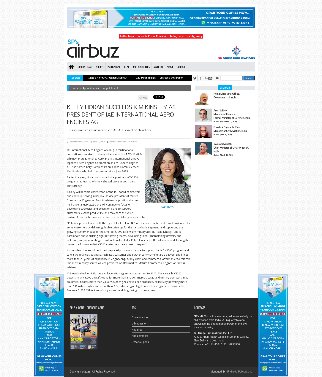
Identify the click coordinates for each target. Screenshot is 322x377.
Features (137, 329)
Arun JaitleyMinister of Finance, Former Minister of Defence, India (232, 114)
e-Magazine (139, 323)
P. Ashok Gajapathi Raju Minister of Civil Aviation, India (230, 129)
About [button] (170, 66)
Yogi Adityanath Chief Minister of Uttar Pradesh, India (231, 147)
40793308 (234, 344)
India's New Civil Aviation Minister (94, 77)
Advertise (158, 66)
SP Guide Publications (239, 371)
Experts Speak (140, 342)
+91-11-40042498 (215, 344)
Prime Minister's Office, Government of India (227, 95)
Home (75, 88)
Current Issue (140, 317)
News (126, 66)
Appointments (91, 88)
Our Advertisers (141, 66)
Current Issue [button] (85, 66)
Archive (100, 66)
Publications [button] (114, 66)
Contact (181, 66)
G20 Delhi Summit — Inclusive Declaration (146, 77)
